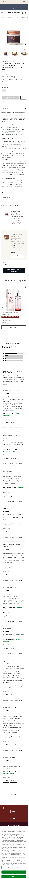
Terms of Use (15, 864)
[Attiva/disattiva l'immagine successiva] (27, 33)
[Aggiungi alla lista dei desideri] (23, 97)
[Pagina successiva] (18, 794)
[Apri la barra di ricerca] (4, 12)
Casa (3, 17)
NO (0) (14, 422)
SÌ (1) (7, 496)
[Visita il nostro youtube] (17, 818)
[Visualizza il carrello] (25, 12)
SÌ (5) (7, 694)
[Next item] (25, 308)
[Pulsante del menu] (1, 12)
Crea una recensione (8, 364)
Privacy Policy (6, 864)
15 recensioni (12, 74)
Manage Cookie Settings (14, 867)
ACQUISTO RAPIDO (14, 327)
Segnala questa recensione (12, 428)
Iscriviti (13, 811)
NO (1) (14, 694)
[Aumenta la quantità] (14, 90)
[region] (14, 852)
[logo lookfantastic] (14, 12)
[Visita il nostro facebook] (10, 818)
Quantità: (5, 87)
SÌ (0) (7, 422)
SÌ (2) (7, 745)
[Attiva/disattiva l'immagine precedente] (1, 33)
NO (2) (14, 458)
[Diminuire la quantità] (4, 90)
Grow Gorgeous (8, 61)
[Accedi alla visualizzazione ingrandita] (25, 44)
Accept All (14, 876)
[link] (23, 12)
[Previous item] (2, 308)
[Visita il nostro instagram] (14, 818)
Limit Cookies (14, 872)
